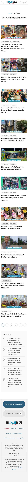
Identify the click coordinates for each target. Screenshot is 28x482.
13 (20, 325)
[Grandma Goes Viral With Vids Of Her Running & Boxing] (14, 242)
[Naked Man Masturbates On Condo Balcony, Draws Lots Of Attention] (14, 126)
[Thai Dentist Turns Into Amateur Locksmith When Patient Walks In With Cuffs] (14, 271)
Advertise (7, 428)
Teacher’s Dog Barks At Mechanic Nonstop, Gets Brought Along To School (12, 110)
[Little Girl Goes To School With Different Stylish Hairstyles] (14, 214)
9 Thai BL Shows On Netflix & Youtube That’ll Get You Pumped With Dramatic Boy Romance (15, 371)
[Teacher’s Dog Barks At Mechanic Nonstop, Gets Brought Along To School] (14, 95)
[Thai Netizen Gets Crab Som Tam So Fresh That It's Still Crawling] (14, 301)
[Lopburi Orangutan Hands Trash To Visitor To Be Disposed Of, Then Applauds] (14, 183)
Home (10, 13)
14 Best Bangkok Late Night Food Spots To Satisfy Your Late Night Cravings (14, 361)
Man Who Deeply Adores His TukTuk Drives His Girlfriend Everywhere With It (13, 79)
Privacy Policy (20, 438)
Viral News (16, 41)
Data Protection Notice (9, 438)
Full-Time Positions (17, 433)
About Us (13, 428)
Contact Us (20, 428)
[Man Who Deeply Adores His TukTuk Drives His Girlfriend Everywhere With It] (14, 65)
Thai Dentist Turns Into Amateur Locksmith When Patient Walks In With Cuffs (12, 285)
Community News (6, 41)
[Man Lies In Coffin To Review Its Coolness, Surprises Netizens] (14, 154)
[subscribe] (20, 413)
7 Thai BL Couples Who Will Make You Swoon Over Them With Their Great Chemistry (14, 351)
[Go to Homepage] (11, 2)
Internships (8, 433)
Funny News (5, 74)
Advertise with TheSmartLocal (14, 404)
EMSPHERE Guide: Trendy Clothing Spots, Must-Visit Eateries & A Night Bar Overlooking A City (15, 382)
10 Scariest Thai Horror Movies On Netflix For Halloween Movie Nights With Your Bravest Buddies (14, 341)
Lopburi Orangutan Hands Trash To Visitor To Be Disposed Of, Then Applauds (13, 198)
